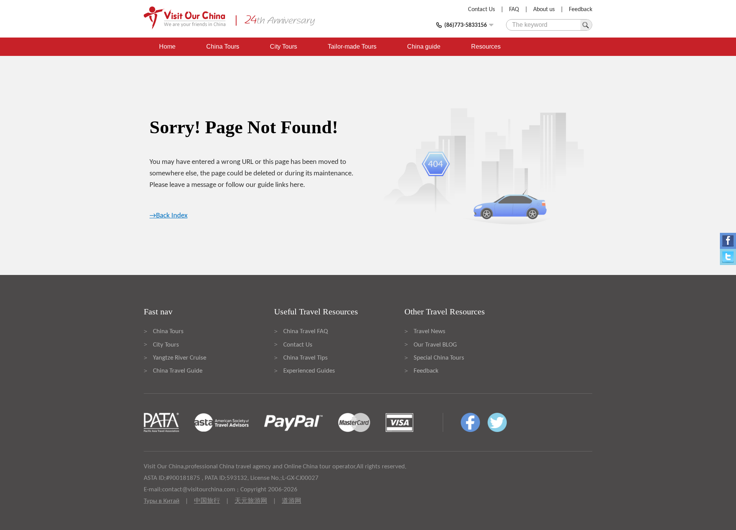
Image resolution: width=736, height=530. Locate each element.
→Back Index (168, 215)
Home (167, 46)
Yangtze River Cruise (179, 358)
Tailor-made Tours (352, 46)
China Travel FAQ (305, 331)
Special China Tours (439, 358)
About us (544, 10)
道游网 (291, 501)
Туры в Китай (161, 501)
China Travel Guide (177, 371)
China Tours (222, 46)
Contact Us (481, 10)
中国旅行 (207, 501)
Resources (486, 46)
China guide (423, 46)
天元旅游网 (251, 501)
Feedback (580, 10)
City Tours (283, 46)
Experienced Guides (309, 371)
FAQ (514, 10)
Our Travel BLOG (435, 345)
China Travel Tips (305, 358)
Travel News (429, 331)
